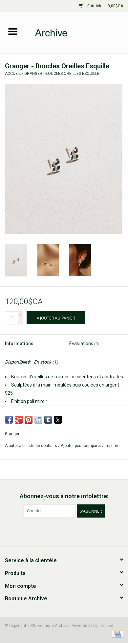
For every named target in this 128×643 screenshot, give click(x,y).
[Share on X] (58, 420)
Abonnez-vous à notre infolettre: (64, 496)
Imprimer (113, 445)
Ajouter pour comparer (81, 445)
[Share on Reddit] (38, 420)
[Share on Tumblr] (48, 420)
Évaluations (84, 343)
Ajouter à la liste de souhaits (31, 445)
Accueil (13, 73)
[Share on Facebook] (9, 420)
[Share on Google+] (19, 420)
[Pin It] (28, 420)
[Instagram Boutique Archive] (70, 531)
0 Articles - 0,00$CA (104, 6)
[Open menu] (13, 31)
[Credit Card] (116, 634)
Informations (19, 343)
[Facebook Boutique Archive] (58, 531)
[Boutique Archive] (76, 32)
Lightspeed (103, 625)
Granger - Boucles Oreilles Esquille (61, 73)
